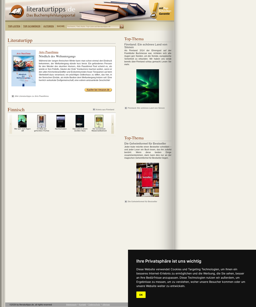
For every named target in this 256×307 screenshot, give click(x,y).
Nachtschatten (61, 129)
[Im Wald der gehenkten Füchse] (41, 126)
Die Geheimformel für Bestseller (142, 201)
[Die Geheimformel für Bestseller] (147, 197)
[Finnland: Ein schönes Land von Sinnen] (147, 103)
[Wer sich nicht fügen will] (22, 126)
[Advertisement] (50, 33)
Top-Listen (14, 26)
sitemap (106, 304)
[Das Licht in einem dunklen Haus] (80, 126)
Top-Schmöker (31, 26)
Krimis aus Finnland (105, 109)
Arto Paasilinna (48, 52)
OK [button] (141, 294)
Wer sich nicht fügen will (22, 130)
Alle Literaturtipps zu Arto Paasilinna (32, 96)
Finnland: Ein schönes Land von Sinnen (146, 108)
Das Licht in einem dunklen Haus (80, 130)
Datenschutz (94, 304)
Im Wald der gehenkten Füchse (41, 130)
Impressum (71, 304)
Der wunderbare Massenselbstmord (99, 130)
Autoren (48, 26)
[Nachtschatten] (61, 126)
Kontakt (82, 304)
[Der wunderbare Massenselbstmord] (99, 126)
